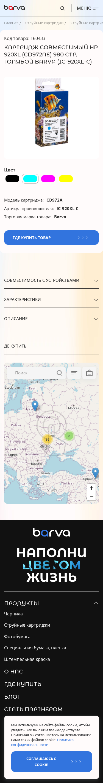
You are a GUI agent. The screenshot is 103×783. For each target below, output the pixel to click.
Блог (12, 696)
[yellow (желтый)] (66, 178)
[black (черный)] (12, 178)
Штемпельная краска (27, 659)
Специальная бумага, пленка (35, 648)
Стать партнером (33, 709)
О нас (13, 671)
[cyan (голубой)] (30, 178)
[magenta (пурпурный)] (48, 178)
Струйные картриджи (44, 22)
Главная (11, 22)
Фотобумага (17, 636)
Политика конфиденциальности (42, 742)
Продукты (21, 603)
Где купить (22, 684)
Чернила (13, 614)
